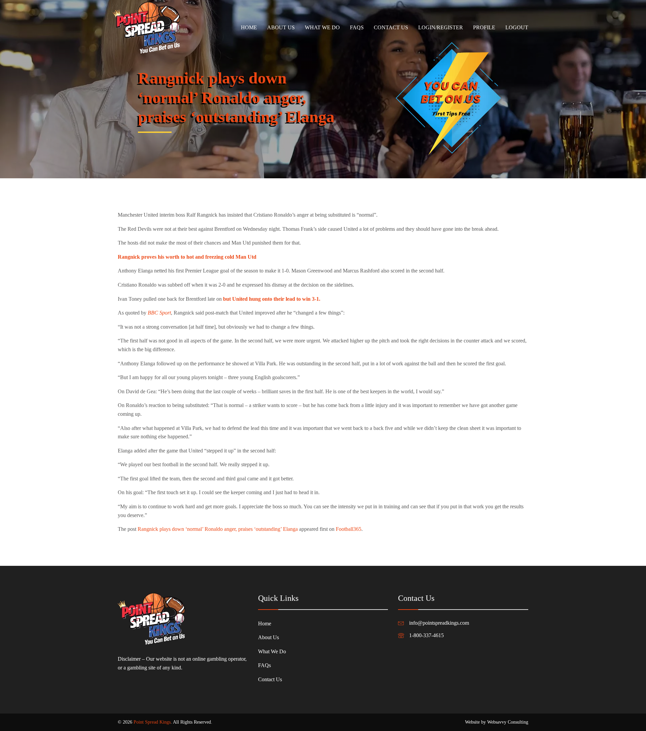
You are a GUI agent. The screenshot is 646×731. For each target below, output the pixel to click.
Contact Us (391, 27)
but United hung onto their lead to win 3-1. (272, 299)
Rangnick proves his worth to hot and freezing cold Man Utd (187, 257)
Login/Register (440, 27)
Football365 (348, 529)
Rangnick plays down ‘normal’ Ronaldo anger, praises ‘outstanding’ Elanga (218, 529)
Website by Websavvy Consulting (496, 722)
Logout (516, 27)
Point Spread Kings (152, 722)
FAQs (357, 27)
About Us (281, 27)
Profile (484, 27)
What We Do (322, 27)
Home (249, 27)
